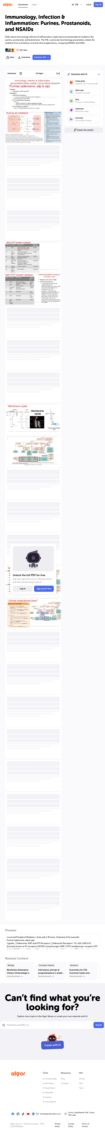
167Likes (23, 50)
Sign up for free (44, 588)
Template (65, 1083)
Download (26, 57)
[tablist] (27, 4)
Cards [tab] (34, 5)
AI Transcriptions (49, 1102)
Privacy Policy (57, 1125)
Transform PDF (40, 57)
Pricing (82, 1079)
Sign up (98, 4)
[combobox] (77, 4)
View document (13, 976)
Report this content (85, 130)
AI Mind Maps (48, 1083)
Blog (63, 1079)
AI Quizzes (47, 1097)
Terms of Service (85, 1125)
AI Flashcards (48, 1093)
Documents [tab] (23, 5)
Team (81, 1088)
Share (12, 57)
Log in (88, 4)
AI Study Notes (49, 1088)
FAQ (80, 1083)
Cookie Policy (71, 1125)
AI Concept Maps (50, 1079)
